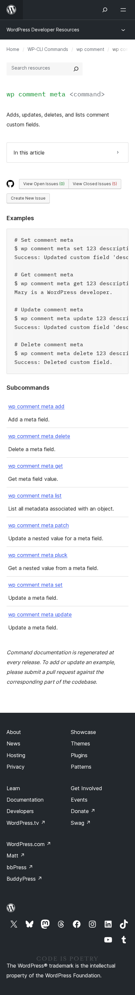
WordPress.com (29, 844)
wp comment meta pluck (38, 555)
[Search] (76, 68)
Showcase (83, 732)
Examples (20, 218)
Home (13, 49)
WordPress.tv (26, 823)
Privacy (16, 766)
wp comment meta (56, 94)
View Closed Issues (95, 183)
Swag (81, 823)
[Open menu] (124, 10)
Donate (83, 811)
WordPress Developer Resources (43, 29)
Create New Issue (28, 198)
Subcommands (28, 387)
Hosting (16, 755)
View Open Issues (44, 183)
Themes (80, 743)
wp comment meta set (35, 584)
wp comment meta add (36, 406)
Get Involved (86, 788)
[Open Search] (105, 10)
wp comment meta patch (38, 525)
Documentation (25, 799)
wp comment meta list (35, 495)
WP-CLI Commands (48, 49)
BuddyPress (24, 878)
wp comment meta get (35, 466)
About (14, 732)
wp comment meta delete (39, 436)
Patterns (81, 766)
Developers (20, 811)
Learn (13, 788)
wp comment (90, 49)
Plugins (79, 755)
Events (79, 799)
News (13, 743)
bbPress (20, 867)
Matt (16, 855)
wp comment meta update (40, 614)
